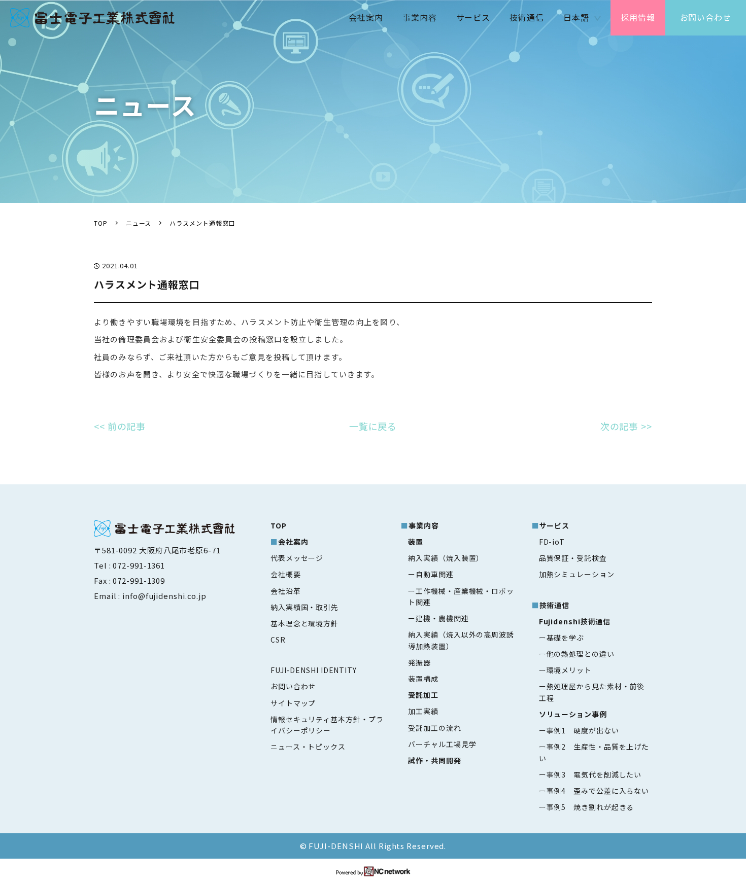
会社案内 (366, 17)
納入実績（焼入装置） (446, 558)
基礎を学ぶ (565, 637)
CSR (278, 639)
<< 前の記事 (120, 426)
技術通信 (527, 17)
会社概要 (285, 574)
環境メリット (569, 670)
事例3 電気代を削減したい (594, 774)
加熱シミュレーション (577, 574)
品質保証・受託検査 (573, 558)
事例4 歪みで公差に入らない (598, 791)
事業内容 (419, 17)
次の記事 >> (626, 426)
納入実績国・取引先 (304, 607)
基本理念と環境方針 (304, 623)
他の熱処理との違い (581, 654)
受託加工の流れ (434, 728)
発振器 (419, 662)
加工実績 (423, 711)
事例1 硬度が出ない (583, 730)
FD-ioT (552, 542)
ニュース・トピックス (308, 746)
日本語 (576, 17)
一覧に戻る (373, 426)
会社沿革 (285, 591)
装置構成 (423, 679)
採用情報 (638, 17)
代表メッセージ (296, 558)
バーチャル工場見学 (442, 744)
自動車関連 (434, 574)
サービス (473, 17)
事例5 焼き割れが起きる (590, 807)
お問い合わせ (705, 17)
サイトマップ (293, 703)
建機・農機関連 (442, 618)
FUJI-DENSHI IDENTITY (313, 670)
